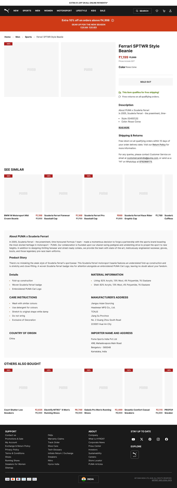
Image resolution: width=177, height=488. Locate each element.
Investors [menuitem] (92, 449)
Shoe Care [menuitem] (53, 446)
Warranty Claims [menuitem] (56, 438)
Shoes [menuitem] (8, 457)
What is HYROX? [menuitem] (96, 438)
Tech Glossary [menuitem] (55, 449)
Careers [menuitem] (92, 457)
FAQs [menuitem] (50, 435)
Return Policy (159, 144)
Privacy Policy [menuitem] (12, 449)
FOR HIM (84, 27)
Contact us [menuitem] (10, 435)
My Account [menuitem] (11, 442)
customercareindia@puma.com (142, 158)
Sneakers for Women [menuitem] (15, 464)
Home (8, 37)
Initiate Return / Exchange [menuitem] (60, 453)
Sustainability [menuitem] (95, 453)
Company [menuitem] (93, 435)
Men (18, 37)
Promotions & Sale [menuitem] (14, 438)
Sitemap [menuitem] (9, 467)
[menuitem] (16, 11)
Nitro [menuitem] (50, 460)
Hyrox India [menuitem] (53, 464)
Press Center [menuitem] (94, 446)
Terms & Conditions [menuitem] (14, 453)
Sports (28, 37)
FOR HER (93, 27)
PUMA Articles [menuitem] (95, 464)
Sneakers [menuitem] (52, 457)
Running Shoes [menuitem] (12, 460)
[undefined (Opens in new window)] (135, 455)
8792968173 (145, 161)
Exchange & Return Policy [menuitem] (17, 446)
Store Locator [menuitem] (95, 460)
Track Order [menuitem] (54, 442)
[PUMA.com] (6, 10)
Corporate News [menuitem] (96, 442)
